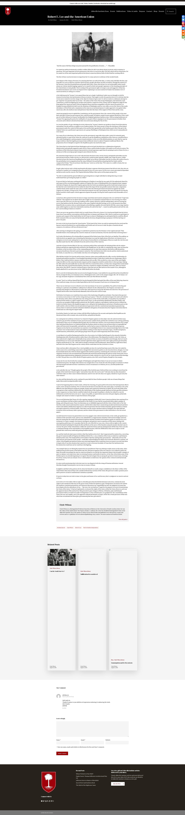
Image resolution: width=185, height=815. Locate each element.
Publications (121, 11)
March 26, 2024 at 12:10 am (68, 696)
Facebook (96, 3)
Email (83, 740)
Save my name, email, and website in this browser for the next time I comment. (81, 747)
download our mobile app (108, 3)
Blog (112, 660)
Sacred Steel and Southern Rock (85, 783)
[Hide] (184, 39)
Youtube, (90, 3)
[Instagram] (183, 22)
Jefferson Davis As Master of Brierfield (87, 780)
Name (58, 740)
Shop (155, 11)
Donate (161, 11)
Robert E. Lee (78, 527)
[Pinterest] (183, 25)
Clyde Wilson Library (76, 20)
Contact (149, 11)
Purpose (142, 11)
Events (112, 11)
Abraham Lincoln (61, 527)
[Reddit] (183, 31)
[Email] (183, 37)
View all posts (123, 519)
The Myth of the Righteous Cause (86, 785)
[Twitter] (183, 19)
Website (108, 740)
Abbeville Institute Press (100, 11)
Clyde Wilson (53, 20)
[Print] (183, 34)
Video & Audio (132, 11)
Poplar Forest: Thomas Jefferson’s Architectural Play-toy (91, 777)
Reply (65, 708)
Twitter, (86, 3)
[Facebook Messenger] (183, 28)
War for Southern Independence (90, 527)
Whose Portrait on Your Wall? (84, 774)
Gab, (82, 3)
